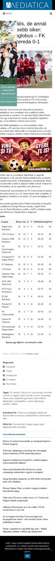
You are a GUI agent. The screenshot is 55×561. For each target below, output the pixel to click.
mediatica (29, 354)
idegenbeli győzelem (23, 398)
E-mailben (11, 379)
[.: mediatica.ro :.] (27, 9)
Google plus (11, 375)
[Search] (51, 13)
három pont (8, 398)
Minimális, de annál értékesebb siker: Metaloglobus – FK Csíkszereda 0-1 (24, 32)
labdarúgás (8, 401)
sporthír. (6, 404)
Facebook (10, 367)
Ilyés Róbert (39, 398)
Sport (36, 354)
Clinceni (24, 392)
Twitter (9, 371)
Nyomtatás (11, 384)
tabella (14, 404)
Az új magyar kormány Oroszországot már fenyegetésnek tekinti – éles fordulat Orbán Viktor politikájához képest (25, 519)
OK (27, 556)
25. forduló (14, 392)
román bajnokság (35, 401)
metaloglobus (20, 401)
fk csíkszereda (36, 392)
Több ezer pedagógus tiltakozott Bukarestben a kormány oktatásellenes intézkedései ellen (27, 415)
